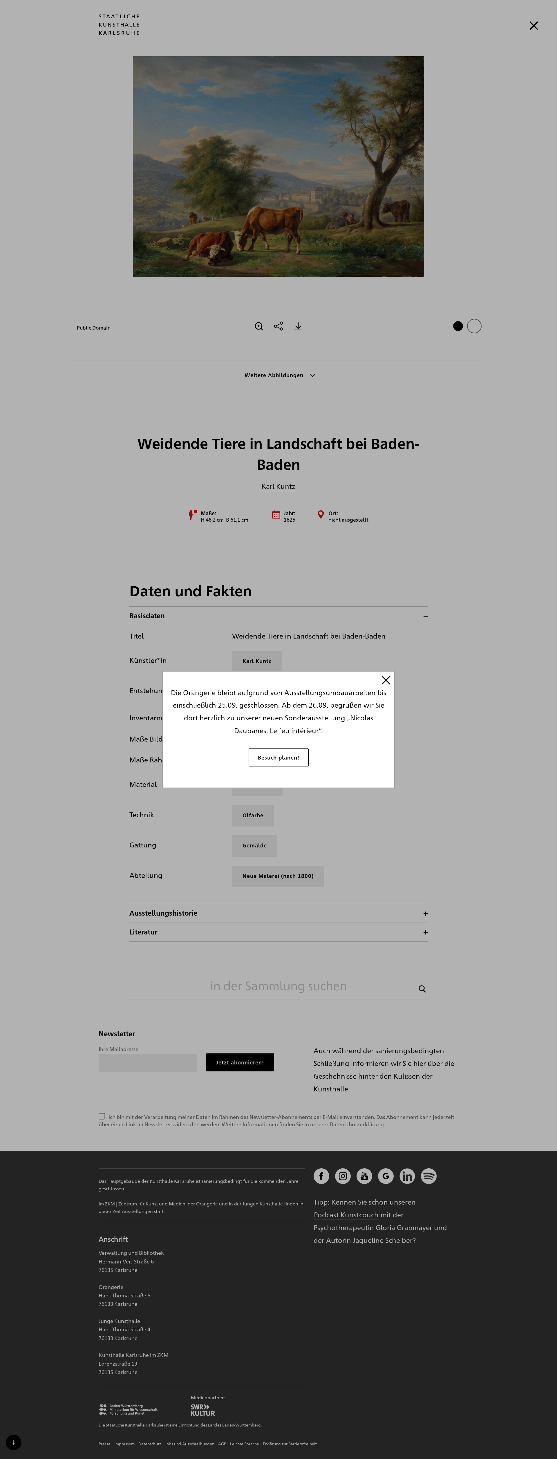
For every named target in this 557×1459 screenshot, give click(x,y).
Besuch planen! (278, 757)
